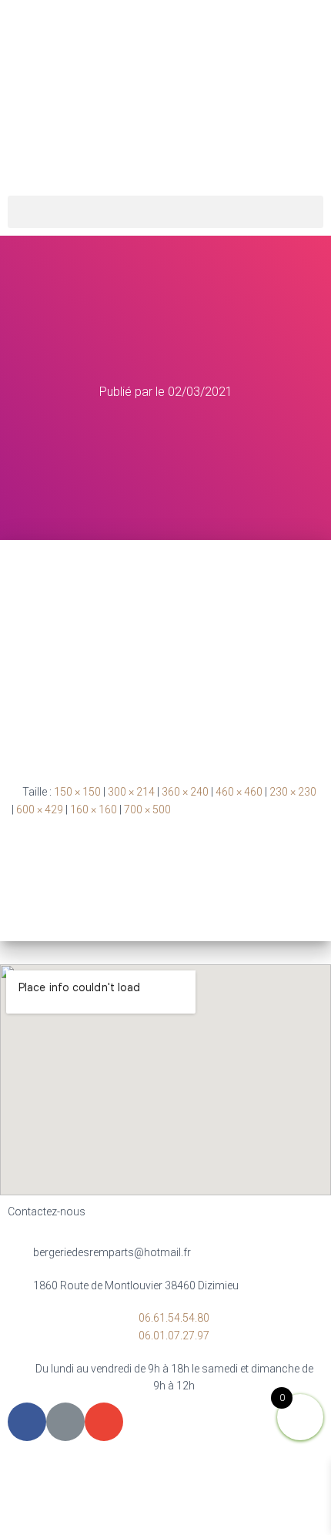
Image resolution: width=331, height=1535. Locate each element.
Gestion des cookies (166, 1509)
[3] (165, 649)
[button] (165, 211)
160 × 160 (93, 809)
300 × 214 (131, 792)
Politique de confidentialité (221, 1474)
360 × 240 (185, 792)
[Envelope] (104, 1422)
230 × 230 (292, 792)
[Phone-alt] (65, 1422)
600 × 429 (39, 809)
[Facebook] (27, 1422)
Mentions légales (88, 1474)
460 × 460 (239, 792)
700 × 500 (147, 809)
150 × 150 (77, 792)
